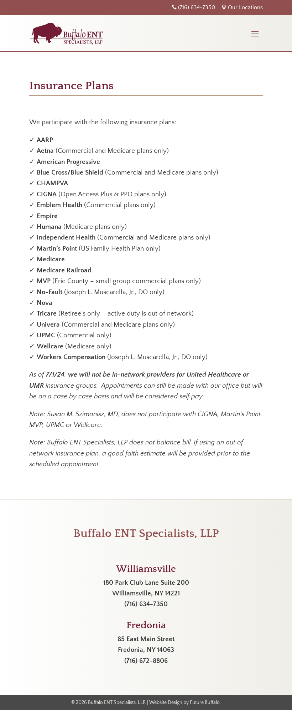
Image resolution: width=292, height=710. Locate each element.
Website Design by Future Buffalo (184, 702)
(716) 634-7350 (193, 7)
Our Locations (242, 7)
